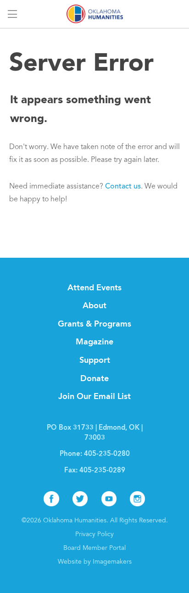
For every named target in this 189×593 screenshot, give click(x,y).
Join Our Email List (94, 397)
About (94, 306)
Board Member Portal (94, 548)
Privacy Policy (94, 535)
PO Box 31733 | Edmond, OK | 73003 (95, 433)
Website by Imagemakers (95, 562)
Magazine (94, 342)
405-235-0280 (107, 454)
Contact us (123, 186)
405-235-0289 (102, 470)
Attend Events (94, 288)
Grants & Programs (94, 324)
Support (94, 360)
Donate (94, 379)
